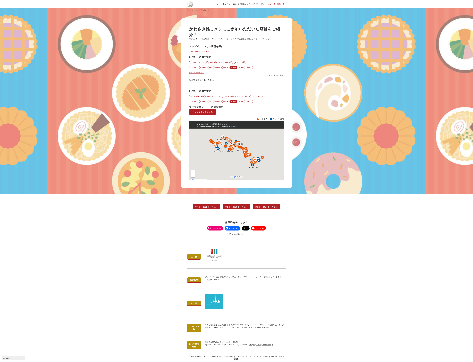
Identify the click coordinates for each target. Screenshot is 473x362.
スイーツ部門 (240, 62)
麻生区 (249, 67)
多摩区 (241, 67)
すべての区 (194, 67)
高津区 (225, 67)
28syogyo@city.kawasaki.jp (261, 344)
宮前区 (233, 67)
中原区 (217, 67)
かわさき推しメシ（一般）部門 (220, 62)
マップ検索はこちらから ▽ (200, 51)
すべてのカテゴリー (198, 62)
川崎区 (204, 67)
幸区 (211, 67)
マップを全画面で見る (202, 112)
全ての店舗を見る (197, 72)
